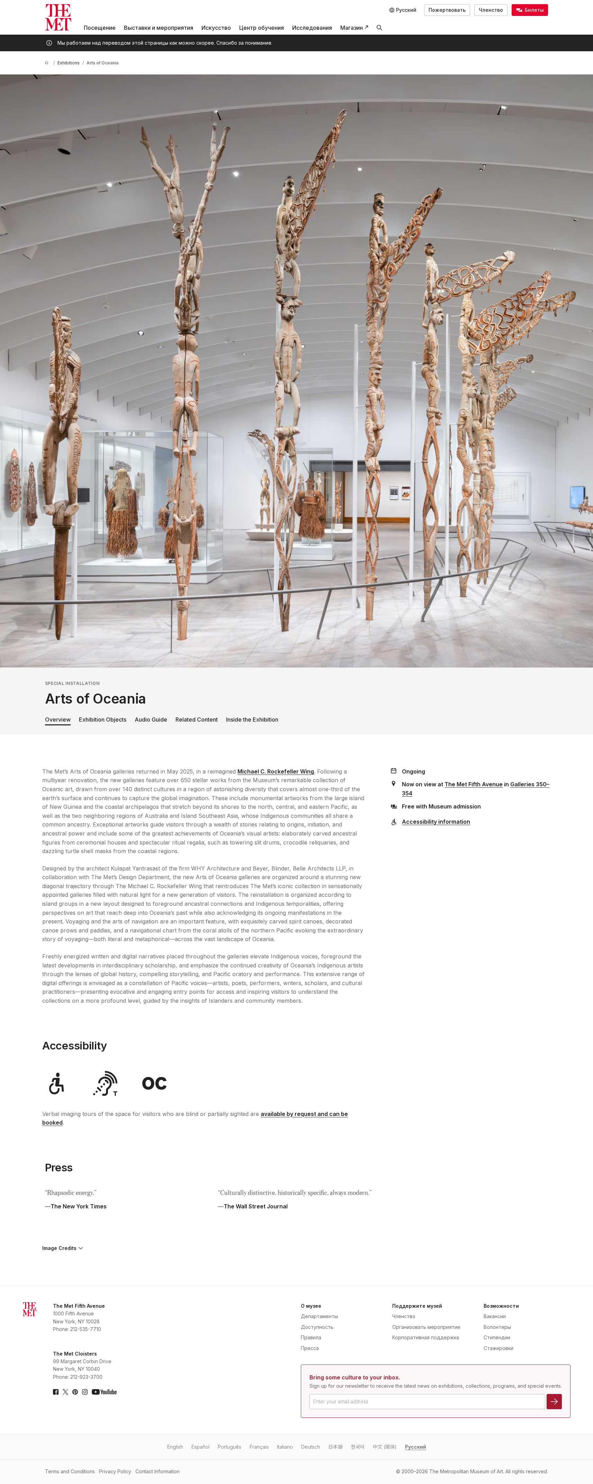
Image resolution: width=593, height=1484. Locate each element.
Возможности (501, 1306)
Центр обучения (261, 27)
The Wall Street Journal (256, 1206)
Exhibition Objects (102, 719)
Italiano (285, 1447)
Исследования (312, 27)
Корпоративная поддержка (425, 1337)
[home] (48, 63)
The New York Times (79, 1206)
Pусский (415, 1447)
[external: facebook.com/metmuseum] (56, 1392)
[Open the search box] (379, 28)
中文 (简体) (385, 1447)
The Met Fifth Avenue (473, 784)
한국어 (358, 1447)
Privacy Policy (115, 1471)
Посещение (100, 27)
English (175, 1447)
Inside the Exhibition (252, 719)
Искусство (216, 27)
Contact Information (157, 1471)
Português (229, 1447)
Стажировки (498, 1348)
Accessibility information (436, 821)
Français (259, 1447)
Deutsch (310, 1447)
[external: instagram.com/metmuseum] (85, 1392)
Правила (311, 1337)
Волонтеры (497, 1327)
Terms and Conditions (70, 1471)
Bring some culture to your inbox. (354, 1377)
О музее (311, 1306)
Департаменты (319, 1316)
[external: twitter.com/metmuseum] (65, 1392)
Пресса (310, 1348)
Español (200, 1447)
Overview (58, 719)
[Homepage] (58, 17)
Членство (491, 10)
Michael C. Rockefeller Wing (275, 771)
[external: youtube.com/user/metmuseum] (104, 1392)
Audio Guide (151, 719)
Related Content (197, 719)
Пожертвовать (447, 10)
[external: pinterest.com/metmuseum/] (75, 1392)
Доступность (317, 1327)
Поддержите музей (417, 1306)
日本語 (335, 1447)
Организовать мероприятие (426, 1327)
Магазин (351, 27)
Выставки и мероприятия (158, 27)
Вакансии (495, 1316)
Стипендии (497, 1337)
